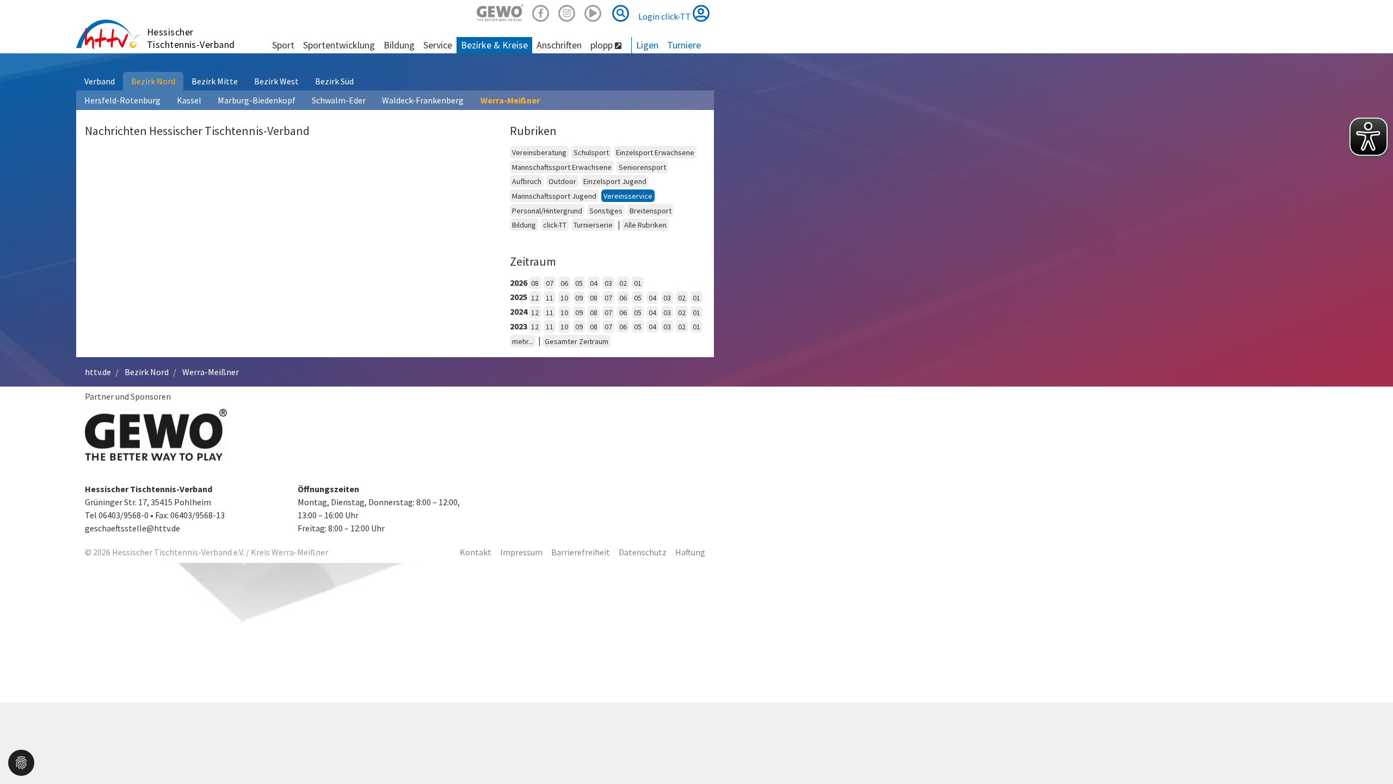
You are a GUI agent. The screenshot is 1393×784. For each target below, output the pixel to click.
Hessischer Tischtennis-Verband (191, 38)
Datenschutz (643, 552)
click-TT (554, 225)
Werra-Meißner (510, 100)
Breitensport (650, 211)
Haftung (690, 552)
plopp (602, 45)
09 (579, 298)
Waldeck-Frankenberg (423, 100)
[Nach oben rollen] (1371, 753)
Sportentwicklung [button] (339, 45)
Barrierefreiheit (580, 552)
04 (593, 283)
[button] (21, 761)
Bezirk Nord (153, 81)
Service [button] (437, 45)
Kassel (189, 100)
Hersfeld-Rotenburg (122, 100)
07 (549, 283)
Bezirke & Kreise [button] (494, 45)
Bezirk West (276, 81)
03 (608, 283)
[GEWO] (500, 11)
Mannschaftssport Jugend (554, 196)
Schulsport (591, 152)
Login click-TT (665, 16)
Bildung (524, 225)
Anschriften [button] (559, 45)
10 (564, 298)
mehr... (522, 341)
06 (564, 283)
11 (549, 298)
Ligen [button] (647, 45)
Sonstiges (605, 211)
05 (579, 283)
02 (623, 283)
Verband (99, 81)
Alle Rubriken (645, 225)
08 (535, 283)
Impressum (521, 552)
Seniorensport (642, 167)
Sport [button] (283, 45)
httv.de (98, 371)
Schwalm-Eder (339, 100)
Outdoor (562, 181)
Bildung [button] (399, 45)
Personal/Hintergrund (547, 211)
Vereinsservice (627, 196)
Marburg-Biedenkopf (256, 100)
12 (535, 298)
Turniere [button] (684, 45)
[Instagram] (567, 11)
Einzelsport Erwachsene (655, 152)
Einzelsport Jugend (614, 181)
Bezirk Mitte (215, 81)
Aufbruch (526, 181)
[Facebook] (541, 11)
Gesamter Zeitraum (576, 341)
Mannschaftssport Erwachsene (562, 167)
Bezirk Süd (334, 81)
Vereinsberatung (539, 152)
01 (638, 283)
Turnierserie (593, 225)
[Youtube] (593, 11)
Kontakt (475, 552)
